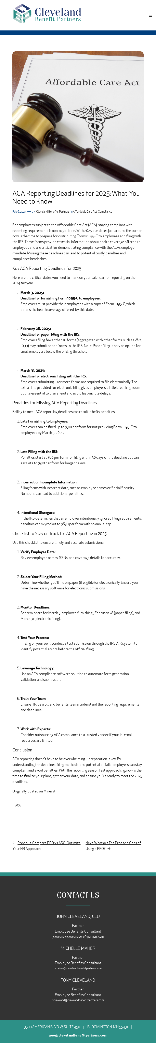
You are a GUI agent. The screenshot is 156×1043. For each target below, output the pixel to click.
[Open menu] (150, 15)
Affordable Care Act (85, 211)
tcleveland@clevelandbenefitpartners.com (78, 1000)
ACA (18, 805)
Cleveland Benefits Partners (52, 211)
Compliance (105, 211)
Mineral (49, 791)
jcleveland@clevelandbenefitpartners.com (78, 936)
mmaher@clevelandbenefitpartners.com (78, 968)
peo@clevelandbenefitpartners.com (78, 1035)
